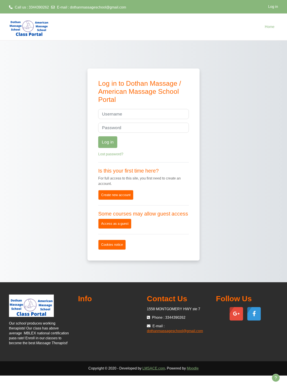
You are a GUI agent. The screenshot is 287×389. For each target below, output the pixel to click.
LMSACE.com (153, 368)
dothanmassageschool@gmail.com (98, 7)
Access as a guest (114, 223)
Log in (273, 7)
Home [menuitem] (269, 27)
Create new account (115, 195)
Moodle (193, 368)
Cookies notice (112, 244)
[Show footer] (276, 378)
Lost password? (110, 154)
